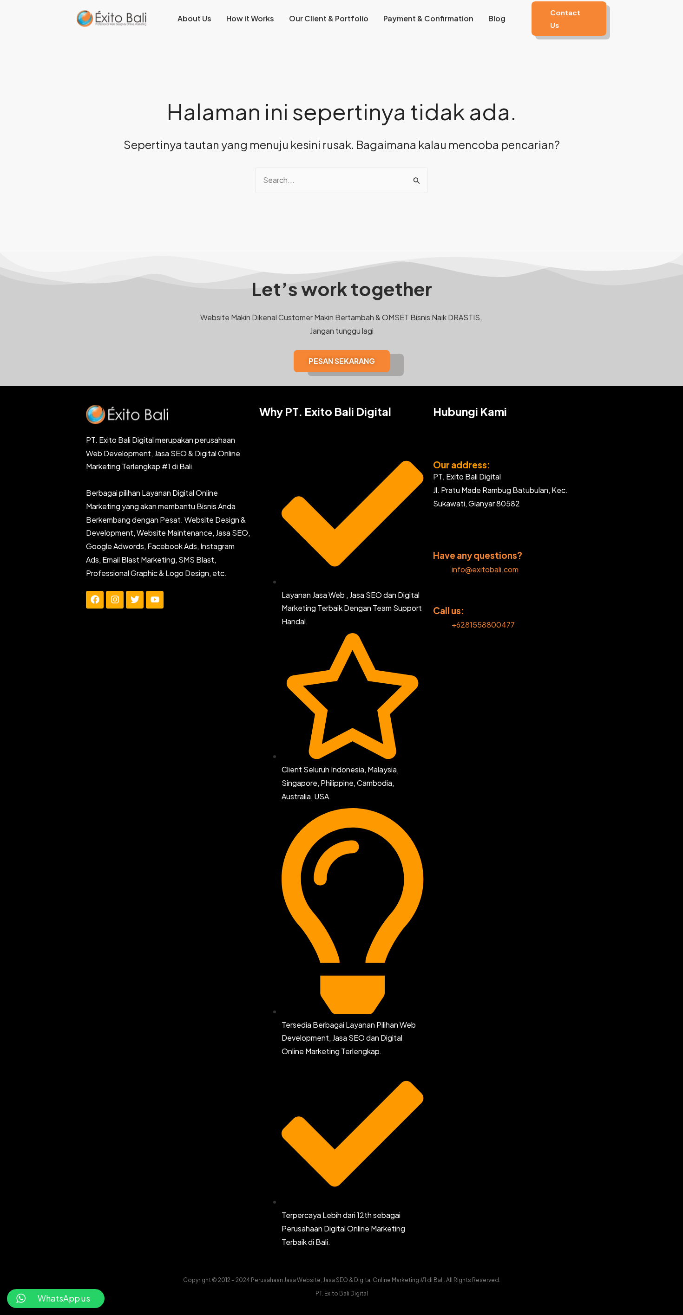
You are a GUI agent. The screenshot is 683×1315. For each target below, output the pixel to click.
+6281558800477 (483, 624)
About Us (194, 18)
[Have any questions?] (439, 539)
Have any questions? (477, 555)
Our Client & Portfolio (328, 18)
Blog (497, 18)
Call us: (448, 610)
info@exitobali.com (485, 569)
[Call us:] (439, 594)
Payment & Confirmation (428, 18)
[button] (569, 18)
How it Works (250, 18)
